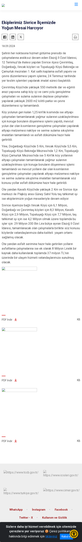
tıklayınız (51, 536)
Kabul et (66, 536)
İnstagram (38, 509)
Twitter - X (26, 517)
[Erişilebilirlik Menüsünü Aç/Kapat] (74, 534)
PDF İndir (7, 319)
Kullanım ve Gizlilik (54, 517)
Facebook (61, 509)
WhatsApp (16, 509)
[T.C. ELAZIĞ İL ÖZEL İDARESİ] (21, 5)
